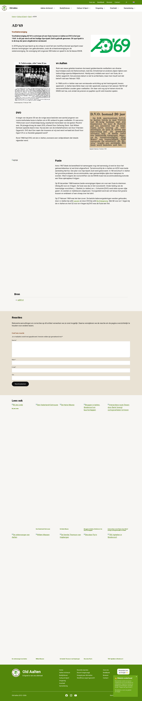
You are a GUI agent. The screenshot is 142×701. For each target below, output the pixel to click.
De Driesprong (102, 201)
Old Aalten (13, 8)
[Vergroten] (48, 64)
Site (13, 374)
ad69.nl (21, 300)
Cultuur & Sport (83, 8)
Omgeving (99, 8)
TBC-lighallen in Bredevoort (115, 659)
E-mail (14, 367)
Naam (14, 359)
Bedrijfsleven (65, 8)
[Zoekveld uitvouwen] (126, 2)
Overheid (113, 8)
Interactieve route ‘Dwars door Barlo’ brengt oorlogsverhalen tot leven (118, 529)
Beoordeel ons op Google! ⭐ (123, 671)
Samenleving (128, 8)
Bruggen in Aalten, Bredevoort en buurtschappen (93, 529)
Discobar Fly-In (88, 659)
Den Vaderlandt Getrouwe (43, 529)
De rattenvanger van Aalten (19, 659)
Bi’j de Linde (15, 408)
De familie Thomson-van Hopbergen (70, 659)
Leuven (76, 201)
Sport (30, 16)
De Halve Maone (64, 529)
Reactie (14, 340)
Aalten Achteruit (47, 8)
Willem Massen (40, 659)
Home (14, 16)
